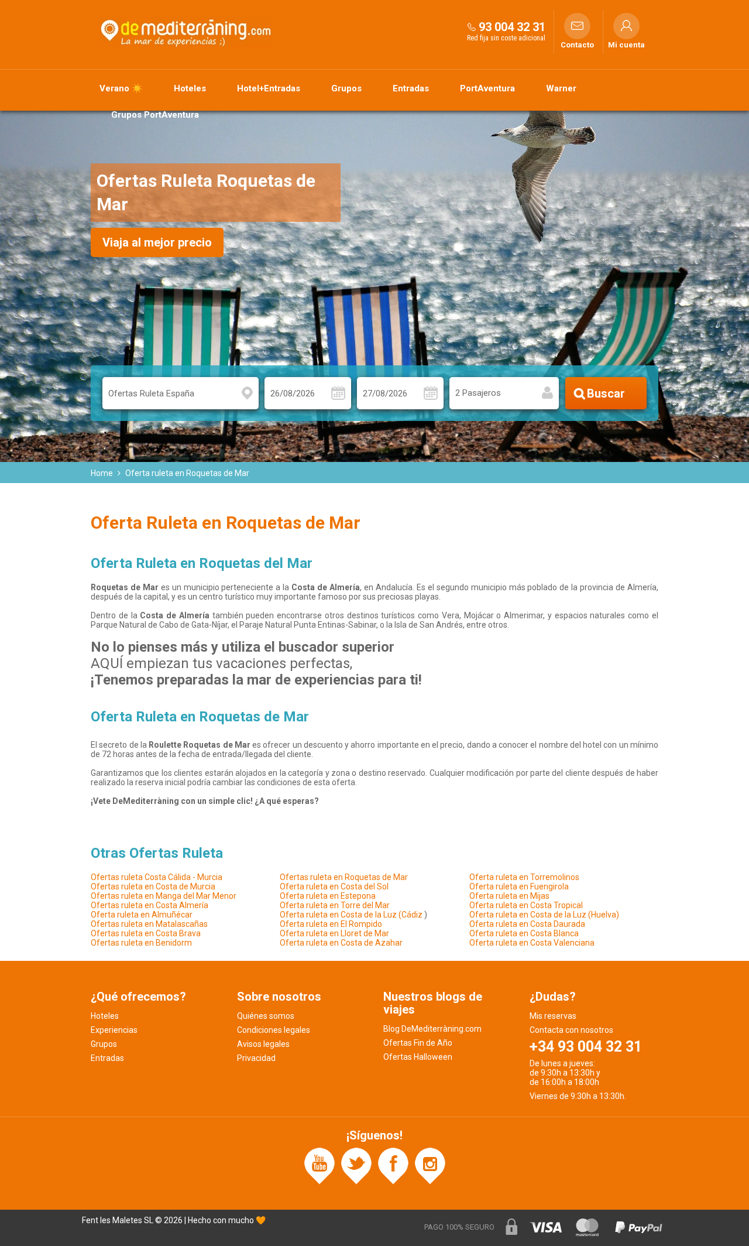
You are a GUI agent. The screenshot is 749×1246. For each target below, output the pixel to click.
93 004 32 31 (512, 27)
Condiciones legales (273, 1030)
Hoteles (190, 88)
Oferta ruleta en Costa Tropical (526, 905)
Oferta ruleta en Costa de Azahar (341, 942)
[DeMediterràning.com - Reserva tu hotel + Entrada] (187, 31)
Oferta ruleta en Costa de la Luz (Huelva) (544, 914)
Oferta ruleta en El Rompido (331, 924)
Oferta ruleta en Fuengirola (519, 886)
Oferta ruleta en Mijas (509, 896)
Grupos (346, 88)
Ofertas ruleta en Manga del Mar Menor (163, 896)
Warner (561, 88)
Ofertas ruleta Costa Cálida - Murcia (156, 877)
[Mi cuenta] (626, 26)
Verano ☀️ (121, 88)
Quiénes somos (265, 1016)
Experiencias (114, 1030)
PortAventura (487, 88)
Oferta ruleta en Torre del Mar (335, 905)
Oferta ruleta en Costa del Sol (334, 886)
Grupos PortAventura (155, 114)
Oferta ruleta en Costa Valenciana (532, 942)
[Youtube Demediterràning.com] (319, 1165)
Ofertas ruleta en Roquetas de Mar (344, 877)
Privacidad (256, 1058)
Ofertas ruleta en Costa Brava (146, 933)
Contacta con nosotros (571, 1030)
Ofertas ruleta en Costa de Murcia (153, 886)
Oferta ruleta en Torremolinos (524, 877)
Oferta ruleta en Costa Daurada (527, 924)
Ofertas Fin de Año (417, 1043)
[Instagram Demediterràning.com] (430, 1165)
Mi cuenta (626, 45)
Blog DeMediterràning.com (432, 1028)
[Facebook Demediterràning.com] (393, 1165)
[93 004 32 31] (471, 27)
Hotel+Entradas (268, 88)
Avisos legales (263, 1044)
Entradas (411, 88)
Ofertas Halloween (417, 1057)
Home (102, 473)
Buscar (606, 393)
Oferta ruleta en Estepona (328, 896)
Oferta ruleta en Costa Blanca (524, 933)
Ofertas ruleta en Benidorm (141, 942)
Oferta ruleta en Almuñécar (142, 914)
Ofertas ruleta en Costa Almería (149, 905)
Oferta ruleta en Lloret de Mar (334, 933)
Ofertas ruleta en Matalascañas (149, 924)
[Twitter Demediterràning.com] (356, 1165)
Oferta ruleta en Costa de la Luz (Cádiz (351, 914)
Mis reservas (553, 1016)
